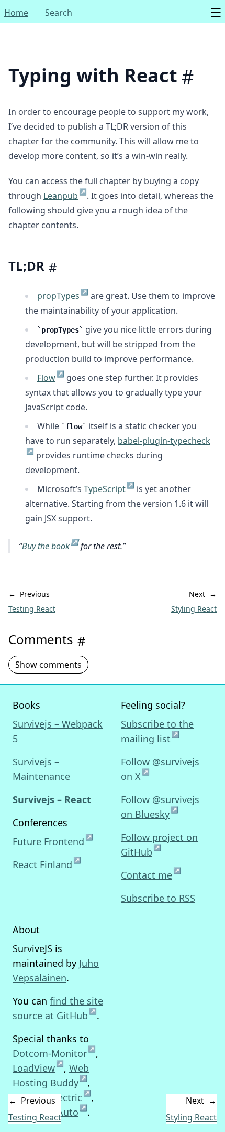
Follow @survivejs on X (160, 769)
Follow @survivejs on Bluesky (160, 806)
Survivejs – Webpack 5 (58, 731)
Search (58, 12)
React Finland (47, 864)
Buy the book (50, 546)
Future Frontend (53, 841)
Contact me (151, 874)
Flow (50, 377)
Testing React (31, 609)
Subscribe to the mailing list (157, 731)
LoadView (38, 1068)
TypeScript (109, 489)
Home (16, 12)
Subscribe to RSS (158, 898)
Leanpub (65, 195)
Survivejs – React (52, 799)
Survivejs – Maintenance (41, 769)
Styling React (194, 609)
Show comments (48, 664)
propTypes (62, 296)
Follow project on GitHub (159, 844)
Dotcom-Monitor (54, 1053)
